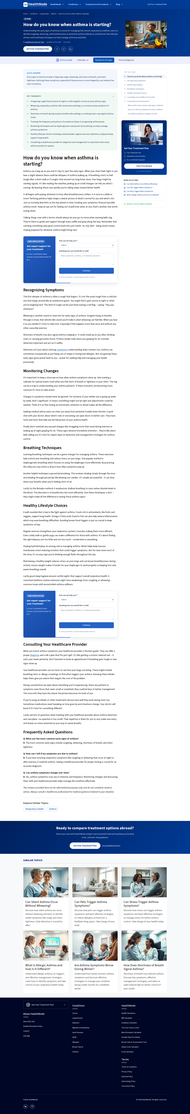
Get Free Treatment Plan (157, 4)
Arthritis (75, 1052)
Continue (86, 270)
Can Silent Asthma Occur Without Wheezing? (142, 184)
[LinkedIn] (70, 49)
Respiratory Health (34, 809)
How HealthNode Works (111, 845)
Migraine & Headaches (81, 1027)
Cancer (75, 1013)
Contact (26, 1031)
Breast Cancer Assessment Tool (133, 1042)
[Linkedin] (26, 1106)
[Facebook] (57, 49)
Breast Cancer (77, 1047)
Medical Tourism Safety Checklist (139, 204)
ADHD (74, 1037)
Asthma (28, 19)
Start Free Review (144, 166)
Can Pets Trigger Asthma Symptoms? (140, 188)
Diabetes (75, 1023)
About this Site (29, 1021)
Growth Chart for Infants (130, 1037)
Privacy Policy (126, 1071)
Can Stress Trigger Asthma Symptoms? (140, 191)
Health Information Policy (33, 1026)
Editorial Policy (127, 1076)
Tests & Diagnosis (126, 60)
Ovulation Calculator (129, 1023)
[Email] (32, 1106)
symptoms (62, 349)
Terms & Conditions (129, 1067)
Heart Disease (77, 1032)
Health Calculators (128, 1013)
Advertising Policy (128, 1081)
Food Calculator (127, 1052)
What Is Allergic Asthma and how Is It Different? (143, 195)
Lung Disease (77, 1018)
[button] (57, 4)
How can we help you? (68, 241)
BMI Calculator (126, 1018)
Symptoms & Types (103, 60)
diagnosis (34, 655)
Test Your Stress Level (130, 1027)
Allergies (75, 1042)
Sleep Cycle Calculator (130, 1047)
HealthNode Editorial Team (34, 42)
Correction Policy (128, 1086)
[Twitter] (64, 49)
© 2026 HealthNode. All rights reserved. (151, 1099)
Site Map (26, 1036)
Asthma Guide (66, 60)
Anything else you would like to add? (74, 251)
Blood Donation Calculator (131, 1032)
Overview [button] (81, 60)
